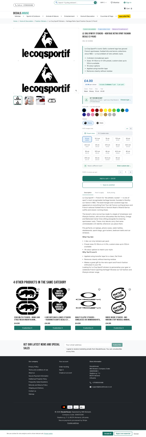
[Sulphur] (105, 110)
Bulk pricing (111, 192)
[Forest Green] (122, 110)
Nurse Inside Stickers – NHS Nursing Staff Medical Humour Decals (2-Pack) (117, 318)
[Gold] (105, 114)
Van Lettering (124, 16)
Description (88, 192)
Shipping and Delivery (36, 388)
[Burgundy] (97, 110)
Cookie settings (73, 423)
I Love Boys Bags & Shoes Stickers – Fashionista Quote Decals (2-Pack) (58, 318)
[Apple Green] (114, 110)
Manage (136, 433)
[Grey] (114, 114)
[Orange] (101, 110)
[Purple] (88, 114)
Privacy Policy (33, 367)
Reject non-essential (123, 434)
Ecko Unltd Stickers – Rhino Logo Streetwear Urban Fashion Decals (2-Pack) (27, 318)
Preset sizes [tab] (91, 133)
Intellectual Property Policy (38, 379)
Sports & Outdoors (33, 16)
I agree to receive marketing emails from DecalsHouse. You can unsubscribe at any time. (94, 350)
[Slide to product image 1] (17, 100)
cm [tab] (127, 128)
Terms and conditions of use (38, 370)
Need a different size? (109, 166)
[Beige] (101, 114)
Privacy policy (48, 433)
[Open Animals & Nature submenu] (61, 16)
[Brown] (97, 114)
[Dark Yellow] (109, 110)
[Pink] (92, 114)
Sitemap (31, 394)
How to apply (99, 192)
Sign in (61, 370)
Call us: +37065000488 (25, 5)
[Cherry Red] (92, 110)
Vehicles (18, 16)
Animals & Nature (52, 16)
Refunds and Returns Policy (38, 385)
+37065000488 (97, 382)
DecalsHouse (66, 412)
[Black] (84, 110)
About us (32, 373)
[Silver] (109, 114)
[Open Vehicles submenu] (23, 16)
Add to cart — (107, 178)
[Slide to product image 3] (40, 100)
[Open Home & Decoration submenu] (97, 16)
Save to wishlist (107, 185)
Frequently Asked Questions (38, 382)
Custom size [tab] (104, 133)
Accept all (107, 434)
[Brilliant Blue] (84, 114)
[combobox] (75, 2)
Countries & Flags (106, 16)
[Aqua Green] (118, 110)
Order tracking (64, 367)
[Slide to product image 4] (51, 100)
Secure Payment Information (38, 376)
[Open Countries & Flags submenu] (116, 16)
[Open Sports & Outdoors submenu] (42, 16)
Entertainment (69, 16)
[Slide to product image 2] (29, 100)
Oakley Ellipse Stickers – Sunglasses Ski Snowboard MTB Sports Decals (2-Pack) (87, 318)
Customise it (27, 328)
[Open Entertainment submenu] (77, 16)
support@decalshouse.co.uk (102, 387)
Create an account (65, 373)
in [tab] (130, 128)
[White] (88, 110)
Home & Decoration (87, 16)
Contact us (32, 391)
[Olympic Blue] (127, 110)
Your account (63, 361)
